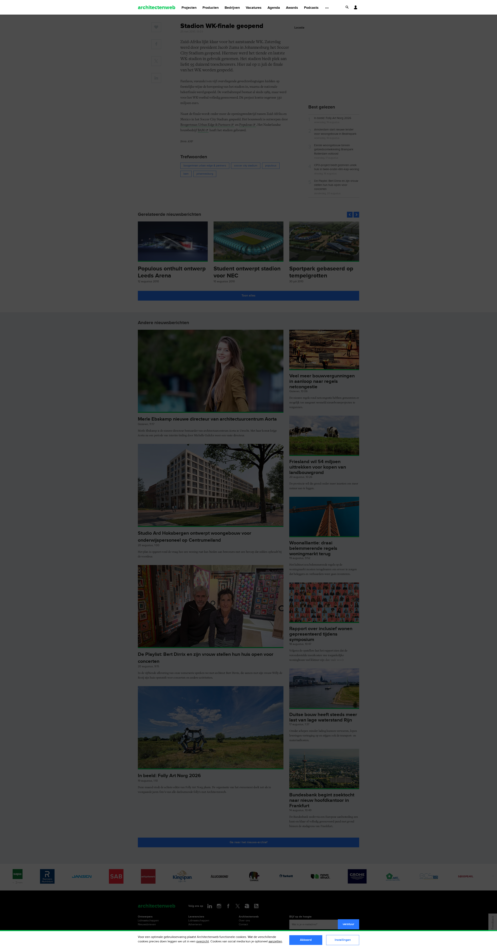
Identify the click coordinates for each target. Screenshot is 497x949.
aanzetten (275, 941)
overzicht (202, 941)
